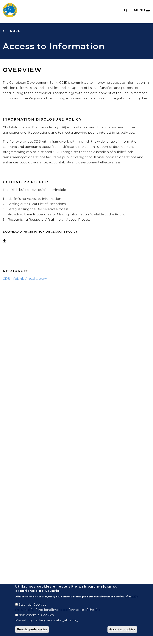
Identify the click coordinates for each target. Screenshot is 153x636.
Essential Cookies (32, 604)
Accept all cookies (122, 629)
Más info (131, 596)
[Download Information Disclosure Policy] (79, 231)
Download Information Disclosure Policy (40, 231)
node (14, 31)
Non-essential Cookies (36, 615)
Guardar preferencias (32, 629)
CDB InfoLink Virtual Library (25, 278)
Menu (140, 10)
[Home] (10, 10)
